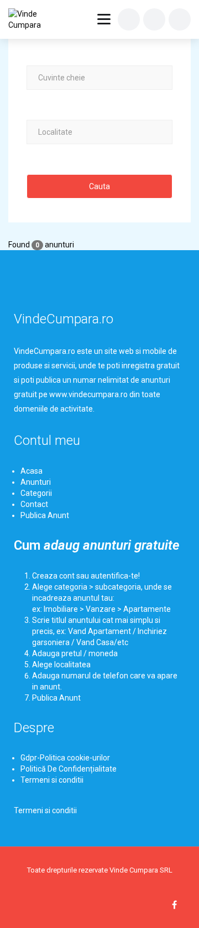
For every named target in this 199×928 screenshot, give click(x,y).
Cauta (99, 186)
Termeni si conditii (51, 779)
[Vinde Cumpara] (34, 19)
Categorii (36, 493)
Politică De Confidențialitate (68, 768)
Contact (34, 504)
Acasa (31, 470)
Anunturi (35, 482)
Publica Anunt (44, 515)
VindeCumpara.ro (63, 319)
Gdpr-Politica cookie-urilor (65, 757)
